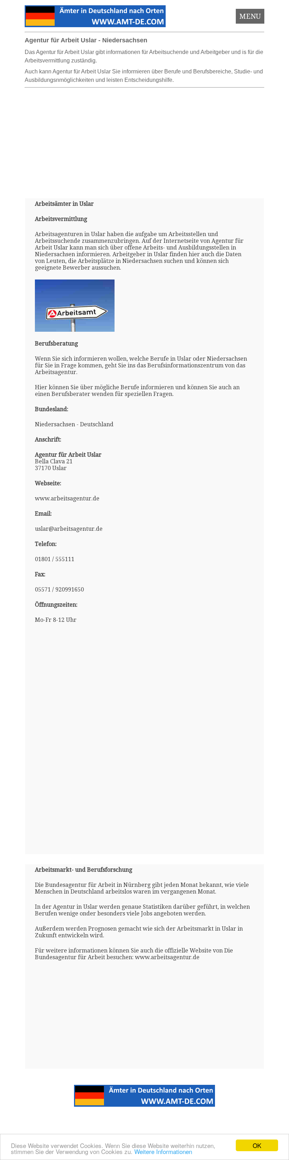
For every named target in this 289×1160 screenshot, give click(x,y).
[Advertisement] (145, 140)
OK (257, 1145)
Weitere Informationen (163, 1151)
